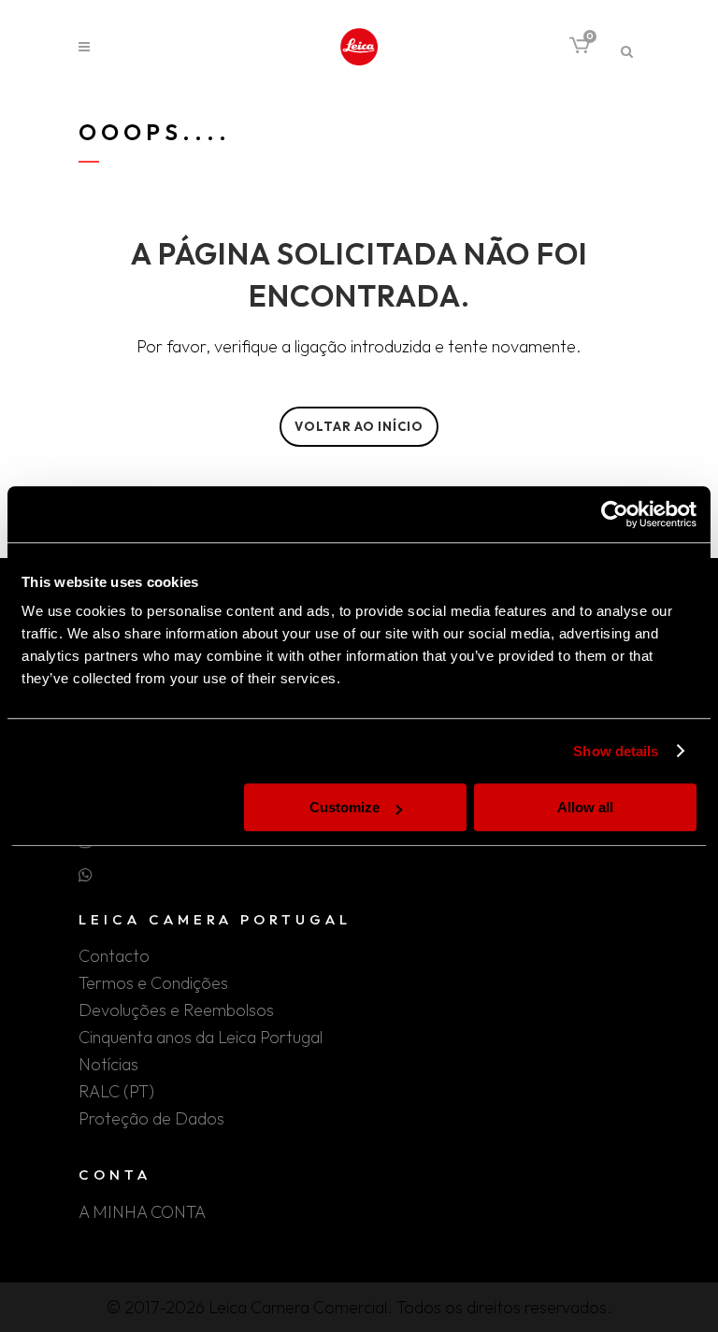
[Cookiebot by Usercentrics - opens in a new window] (614, 514)
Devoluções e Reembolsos (176, 1010)
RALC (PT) (116, 1091)
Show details (615, 751)
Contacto (114, 956)
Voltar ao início (359, 426)
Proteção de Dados (151, 1118)
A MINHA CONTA (142, 1212)
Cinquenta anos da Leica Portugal (201, 1037)
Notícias (108, 1064)
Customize (344, 807)
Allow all (585, 807)
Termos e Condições (153, 983)
